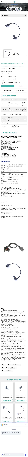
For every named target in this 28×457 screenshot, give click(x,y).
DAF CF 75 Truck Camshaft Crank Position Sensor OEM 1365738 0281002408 (20, 418)
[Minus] (26, 425)
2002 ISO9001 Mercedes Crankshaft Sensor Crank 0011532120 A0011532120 (20, 396)
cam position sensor (13, 364)
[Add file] (2, 454)
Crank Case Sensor (7, 370)
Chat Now (20, 86)
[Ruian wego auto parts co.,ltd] (14, 2)
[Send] (26, 454)
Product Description (20, 90)
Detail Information (7, 90)
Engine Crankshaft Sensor (9, 367)
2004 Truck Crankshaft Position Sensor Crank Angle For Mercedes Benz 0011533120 (7, 396)
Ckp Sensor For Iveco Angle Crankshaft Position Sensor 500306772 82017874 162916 (7, 418)
